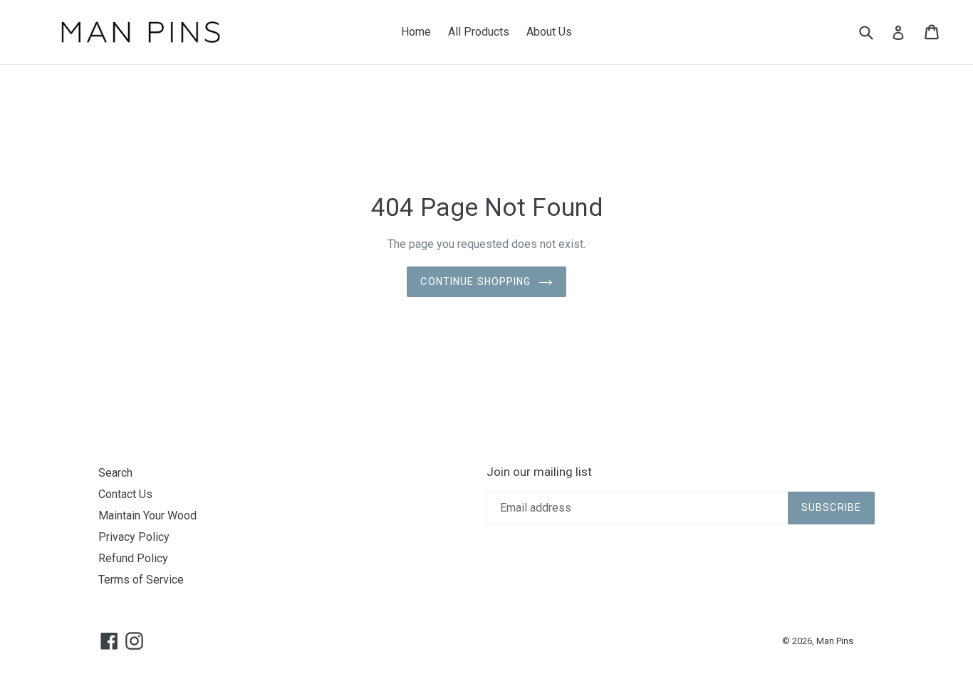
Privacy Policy (134, 537)
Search (115, 473)
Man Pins (834, 641)
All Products (478, 31)
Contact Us (125, 494)
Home (416, 31)
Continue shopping (475, 281)
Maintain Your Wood (147, 515)
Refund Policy (133, 558)
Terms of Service (141, 579)
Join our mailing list (539, 472)
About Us (549, 31)
